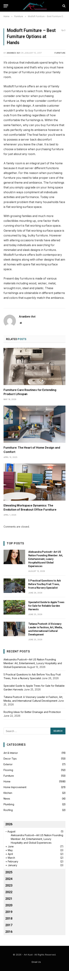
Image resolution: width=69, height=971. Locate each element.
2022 (8, 892)
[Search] (63, 6)
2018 (8, 918)
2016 (8, 931)
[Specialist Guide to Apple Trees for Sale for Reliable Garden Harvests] (14, 607)
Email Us (36, 961)
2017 (8, 925)
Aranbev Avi (13, 53)
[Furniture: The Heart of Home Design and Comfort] (34, 424)
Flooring (8, 770)
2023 (8, 885)
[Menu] (6, 6)
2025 (8, 872)
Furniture (59, 53)
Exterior (8, 764)
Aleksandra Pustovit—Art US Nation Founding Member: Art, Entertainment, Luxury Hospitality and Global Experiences (45, 559)
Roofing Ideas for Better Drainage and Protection (32, 711)
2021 (8, 898)
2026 (8, 824)
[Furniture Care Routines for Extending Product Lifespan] (34, 366)
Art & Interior (11, 752)
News (7, 798)
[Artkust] (34, 6)
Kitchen (8, 792)
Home (7, 781)
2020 (8, 905)
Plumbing (9, 804)
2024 (8, 879)
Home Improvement (15, 787)
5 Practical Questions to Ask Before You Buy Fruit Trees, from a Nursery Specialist (44, 584)
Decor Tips (10, 758)
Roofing (8, 810)
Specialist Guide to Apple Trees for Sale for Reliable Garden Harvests (46, 606)
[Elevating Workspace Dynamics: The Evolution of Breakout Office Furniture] (34, 482)
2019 (8, 912)
